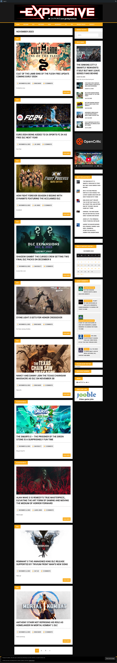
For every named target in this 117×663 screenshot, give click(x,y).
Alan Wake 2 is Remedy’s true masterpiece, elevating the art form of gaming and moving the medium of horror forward (42, 500)
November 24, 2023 (24, 144)
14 (85, 265)
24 (95, 268)
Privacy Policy (81, 24)
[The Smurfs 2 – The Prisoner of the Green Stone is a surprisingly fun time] (43, 432)
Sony (49, 24)
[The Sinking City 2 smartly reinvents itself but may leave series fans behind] (89, 60)
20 (81, 268)
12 (78, 265)
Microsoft (58, 24)
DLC (33, 24)
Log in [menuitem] (4, 1)
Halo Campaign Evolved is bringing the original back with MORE (92, 123)
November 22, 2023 (24, 266)
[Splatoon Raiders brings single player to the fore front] (80, 97)
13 (81, 265)
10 (95, 262)
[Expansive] (58, 12)
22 (88, 268)
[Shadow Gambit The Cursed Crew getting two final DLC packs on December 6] (43, 252)
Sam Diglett (37, 266)
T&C (72, 24)
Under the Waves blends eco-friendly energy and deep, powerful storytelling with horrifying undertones (91, 228)
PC (66, 24)
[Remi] (81, 351)
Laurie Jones (38, 510)
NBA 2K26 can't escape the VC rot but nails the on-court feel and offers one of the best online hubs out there (91, 204)
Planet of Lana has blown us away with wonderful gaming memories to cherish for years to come (88, 305)
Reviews (25, 24)
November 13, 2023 (24, 571)
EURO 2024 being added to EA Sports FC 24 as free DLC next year (41, 136)
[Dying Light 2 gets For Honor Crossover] (43, 313)
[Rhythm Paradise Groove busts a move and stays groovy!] (80, 107)
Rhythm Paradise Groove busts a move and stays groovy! (92, 104)
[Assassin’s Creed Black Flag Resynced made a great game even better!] (80, 117)
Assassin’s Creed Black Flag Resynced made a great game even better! (92, 114)
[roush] (81, 338)
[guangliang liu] (81, 290)
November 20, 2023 (24, 385)
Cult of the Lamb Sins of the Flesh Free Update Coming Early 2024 (42, 75)
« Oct (78, 274)
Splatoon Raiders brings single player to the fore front (92, 94)
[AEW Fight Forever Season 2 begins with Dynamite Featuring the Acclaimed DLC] (43, 191)
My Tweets (77, 366)
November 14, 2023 (24, 510)
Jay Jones (37, 144)
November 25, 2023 (24, 83)
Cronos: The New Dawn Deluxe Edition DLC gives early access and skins (91, 214)
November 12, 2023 (24, 632)
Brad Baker (37, 83)
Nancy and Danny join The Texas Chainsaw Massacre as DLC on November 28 (41, 377)
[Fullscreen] (100, 166)
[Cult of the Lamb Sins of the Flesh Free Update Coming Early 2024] (43, 69)
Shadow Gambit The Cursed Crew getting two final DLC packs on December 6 (42, 258)
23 (92, 268)
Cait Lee (36, 571)
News (18, 24)
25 (99, 268)
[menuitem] (1, 1)
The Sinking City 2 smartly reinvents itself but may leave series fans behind (88, 69)
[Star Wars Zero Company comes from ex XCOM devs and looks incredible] (80, 87)
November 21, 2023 (24, 324)
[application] (89, 160)
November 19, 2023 (24, 446)
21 (85, 268)
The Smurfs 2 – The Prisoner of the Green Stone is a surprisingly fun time (40, 438)
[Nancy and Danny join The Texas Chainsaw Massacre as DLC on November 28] (43, 371)
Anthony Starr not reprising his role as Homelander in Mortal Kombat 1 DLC (39, 624)
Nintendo (41, 24)
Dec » (81, 274)
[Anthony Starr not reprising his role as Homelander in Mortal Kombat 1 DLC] (43, 618)
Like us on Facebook (83, 371)
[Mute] (98, 166)
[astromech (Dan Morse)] (81, 318)
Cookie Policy (32, 660)
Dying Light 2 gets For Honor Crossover (39, 317)
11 (99, 262)
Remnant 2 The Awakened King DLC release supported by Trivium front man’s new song (42, 563)
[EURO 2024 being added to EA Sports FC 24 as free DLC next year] (43, 130)
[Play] (76, 166)
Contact (91, 24)
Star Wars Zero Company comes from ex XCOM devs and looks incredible (92, 84)
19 (78, 268)
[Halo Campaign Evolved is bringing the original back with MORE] (80, 127)
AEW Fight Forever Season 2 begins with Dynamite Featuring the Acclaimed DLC (39, 197)
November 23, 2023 (24, 205)
